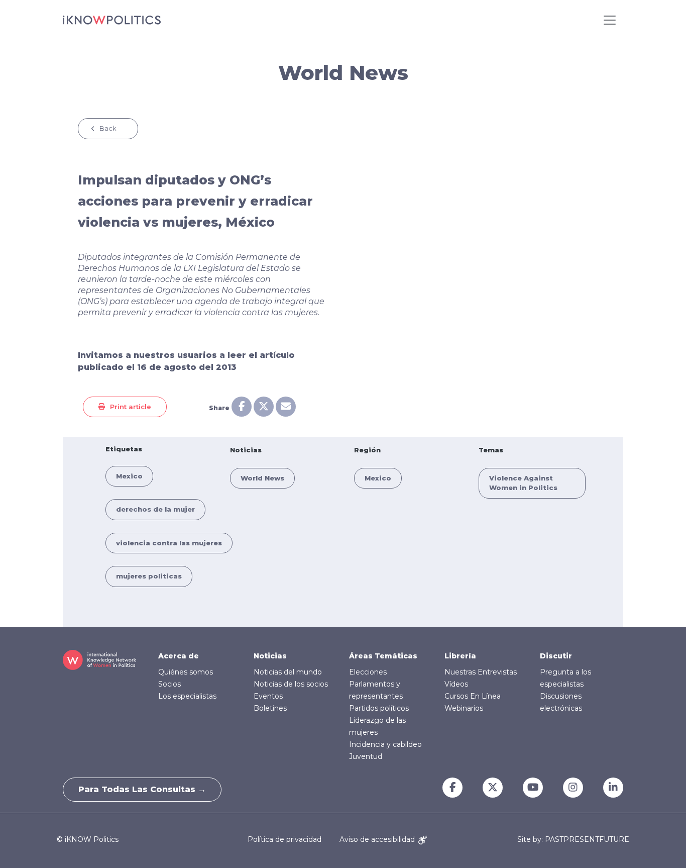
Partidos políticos (379, 708)
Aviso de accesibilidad (378, 839)
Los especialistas (187, 696)
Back (108, 128)
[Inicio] (112, 20)
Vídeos (456, 684)
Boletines (270, 708)
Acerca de (178, 655)
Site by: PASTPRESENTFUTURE (573, 839)
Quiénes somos (185, 672)
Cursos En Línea (472, 696)
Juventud (365, 756)
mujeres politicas (149, 576)
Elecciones (368, 672)
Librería (460, 655)
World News (262, 478)
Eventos (268, 696)
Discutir (556, 655)
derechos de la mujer (155, 509)
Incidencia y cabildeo (385, 744)
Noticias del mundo (288, 672)
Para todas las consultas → (142, 789)
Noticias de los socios (291, 684)
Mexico (129, 476)
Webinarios (463, 708)
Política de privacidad (284, 839)
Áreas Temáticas (383, 655)
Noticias (270, 655)
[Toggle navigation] (609, 20)
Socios (169, 684)
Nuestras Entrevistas (480, 672)
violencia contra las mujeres (169, 543)
